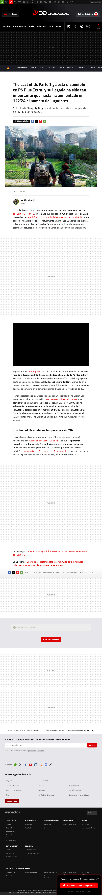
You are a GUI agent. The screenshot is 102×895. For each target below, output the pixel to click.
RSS (41, 764)
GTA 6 (42, 68)
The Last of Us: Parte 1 (23, 213)
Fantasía (34, 68)
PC (64, 573)
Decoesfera (10, 853)
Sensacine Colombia (47, 877)
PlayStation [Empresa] (45, 795)
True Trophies (33, 371)
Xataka (8, 824)
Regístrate (89, 14)
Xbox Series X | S (44, 781)
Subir (90, 813)
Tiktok (51, 764)
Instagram (36, 764)
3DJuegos (51, 13)
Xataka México (11, 872)
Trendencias (10, 850)
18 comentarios (23, 121)
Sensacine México (50, 872)
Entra (80, 14)
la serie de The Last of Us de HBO (44, 440)
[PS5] (75, 26)
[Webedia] (12, 812)
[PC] (69, 26)
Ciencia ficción (22, 68)
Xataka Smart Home (11, 836)
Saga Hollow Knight (13, 790)
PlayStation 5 (72, 573)
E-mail (44, 121)
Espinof (46, 828)
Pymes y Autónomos (32, 853)
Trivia (31, 26)
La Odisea (70, 68)
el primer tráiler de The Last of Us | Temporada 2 (43, 451)
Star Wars (51, 68)
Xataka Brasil (10, 876)
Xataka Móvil (10, 828)
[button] (27, 200)
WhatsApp (15, 764)
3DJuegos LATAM (31, 872)
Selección (41, 26)
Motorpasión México (86, 873)
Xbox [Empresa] (75, 790)
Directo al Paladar (69, 824)
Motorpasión (86, 824)
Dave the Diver (51, 399)
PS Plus (84, 573)
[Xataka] (2, 2)
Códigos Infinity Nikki (33, 730)
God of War (82, 68)
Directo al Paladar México (69, 873)
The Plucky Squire (68, 399)
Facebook (32, 121)
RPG (11, 68)
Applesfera (10, 831)
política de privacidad (36, 751)
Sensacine (47, 824)
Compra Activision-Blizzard (79, 795)
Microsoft (41, 790)
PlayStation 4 (74, 785)
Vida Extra (28, 828)
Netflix (61, 68)
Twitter (36, 121)
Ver (52, 639)
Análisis (6, 26)
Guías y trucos (19, 26)
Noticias (37, 573)
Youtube (30, 764)
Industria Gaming (12, 785)
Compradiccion (11, 857)
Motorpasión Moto (88, 828)
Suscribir (92, 745)
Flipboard (40, 121)
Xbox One (41, 785)
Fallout (92, 68)
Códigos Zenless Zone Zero (55, 730)
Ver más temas (12, 801)
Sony (8, 795)
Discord (46, 764)
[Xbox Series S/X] (81, 26)
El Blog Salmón (30, 850)
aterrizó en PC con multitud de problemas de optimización (55, 217)
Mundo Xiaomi (11, 840)
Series (58, 26)
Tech (51, 26)
